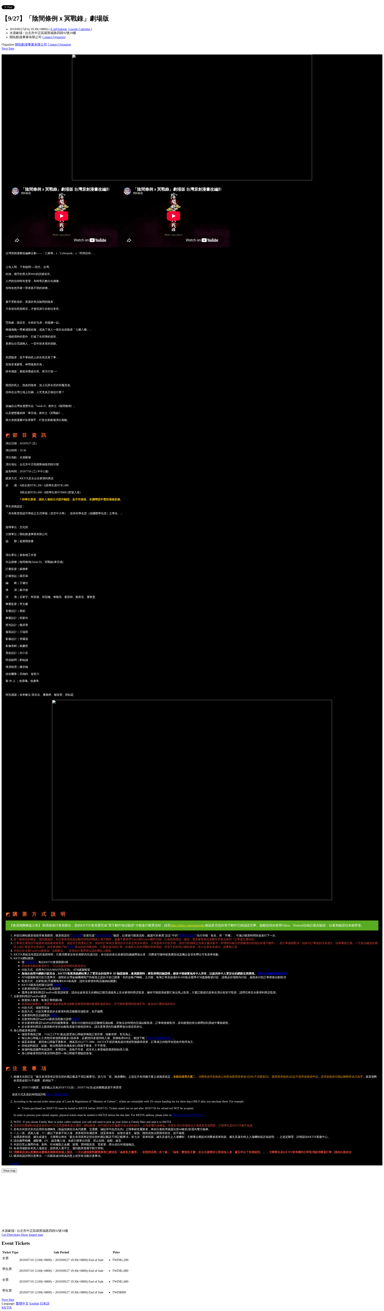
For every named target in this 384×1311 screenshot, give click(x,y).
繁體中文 (22, 1303)
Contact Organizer (54, 37)
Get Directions (11, 1234)
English (34, 1303)
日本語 (44, 1303)
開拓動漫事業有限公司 (31, 44)
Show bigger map (32, 1234)
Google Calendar (79, 29)
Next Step (8, 48)
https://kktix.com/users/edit (188, 925)
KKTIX (7, 1307)
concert (14, 1163)
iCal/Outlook (58, 29)
